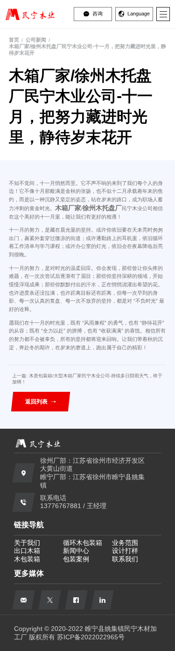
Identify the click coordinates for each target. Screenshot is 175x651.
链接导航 (29, 524)
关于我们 (27, 542)
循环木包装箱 (82, 542)
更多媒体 (29, 573)
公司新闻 (36, 39)
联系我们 (125, 559)
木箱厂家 (68, 208)
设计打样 (125, 550)
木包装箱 (27, 559)
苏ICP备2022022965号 (91, 637)
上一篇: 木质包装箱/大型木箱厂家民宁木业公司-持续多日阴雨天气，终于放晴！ (87, 378)
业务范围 (125, 542)
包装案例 (76, 559)
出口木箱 (27, 550)
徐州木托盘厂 (102, 208)
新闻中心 (76, 550)
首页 (14, 39)
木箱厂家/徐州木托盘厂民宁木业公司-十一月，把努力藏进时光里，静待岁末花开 (87, 49)
